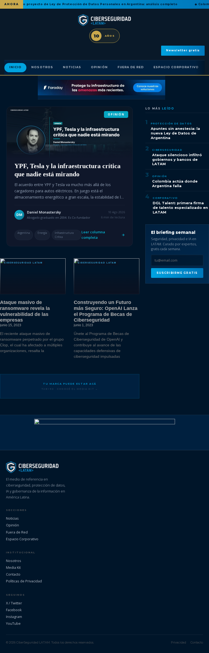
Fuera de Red (131, 67)
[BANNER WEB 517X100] (104, 432)
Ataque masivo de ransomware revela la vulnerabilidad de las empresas (25, 311)
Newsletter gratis (183, 50)
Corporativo (165, 197)
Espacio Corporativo (176, 67)
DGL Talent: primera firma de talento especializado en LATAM (180, 207)
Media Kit (13, 567)
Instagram (14, 616)
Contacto (13, 574)
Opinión (99, 67)
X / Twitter (14, 603)
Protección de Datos (171, 123)
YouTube (13, 623)
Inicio (15, 67)
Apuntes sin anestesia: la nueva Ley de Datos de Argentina (175, 133)
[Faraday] (101, 88)
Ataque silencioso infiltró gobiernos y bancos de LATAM (177, 159)
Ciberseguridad (167, 149)
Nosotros (42, 67)
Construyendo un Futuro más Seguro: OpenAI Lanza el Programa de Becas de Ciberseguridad (105, 311)
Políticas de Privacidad (24, 581)
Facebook (14, 609)
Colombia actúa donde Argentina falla (175, 183)
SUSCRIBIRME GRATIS (177, 273)
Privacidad (178, 642)
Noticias (72, 67)
